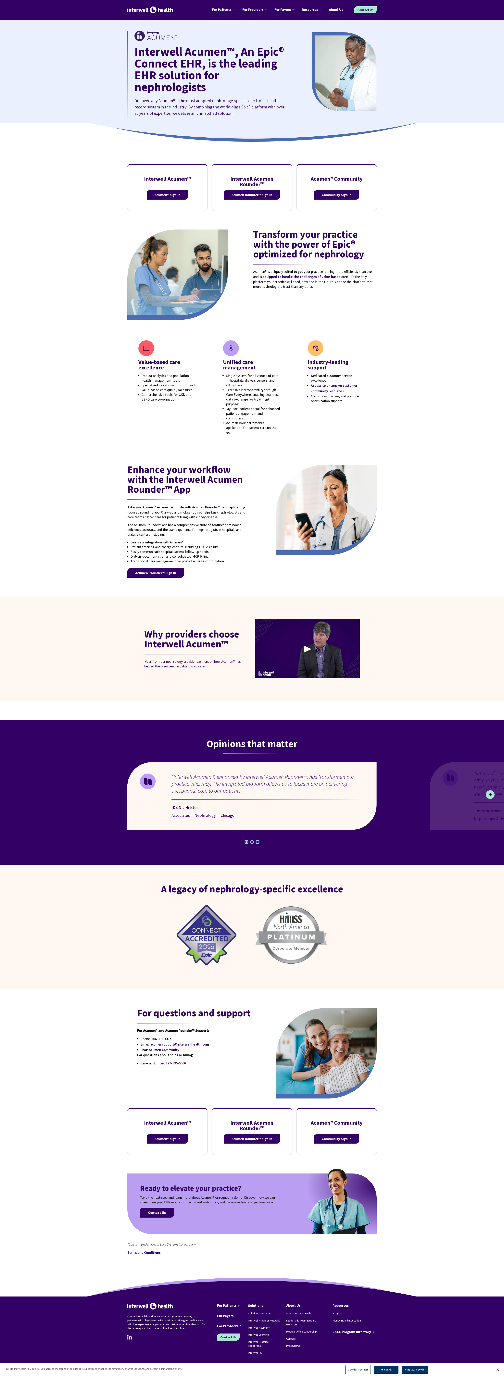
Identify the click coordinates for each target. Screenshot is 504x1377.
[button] (224, 10)
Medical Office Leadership (301, 1331)
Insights (337, 1313)
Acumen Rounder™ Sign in (252, 194)
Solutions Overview (259, 1313)
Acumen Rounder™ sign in (155, 573)
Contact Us (365, 10)
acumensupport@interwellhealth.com (179, 1044)
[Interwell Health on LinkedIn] (129, 1337)
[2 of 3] (257, 842)
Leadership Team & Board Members (301, 1322)
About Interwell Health (299, 1313)
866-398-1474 (161, 1038)
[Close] (497, 1369)
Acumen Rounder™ (206, 507)
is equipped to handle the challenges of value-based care (303, 276)
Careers (291, 1338)
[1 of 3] (252, 842)
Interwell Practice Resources (258, 1343)
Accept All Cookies (415, 1369)
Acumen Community (164, 1050)
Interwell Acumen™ (259, 1327)
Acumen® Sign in (167, 194)
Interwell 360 (255, 1353)
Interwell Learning (258, 1334)
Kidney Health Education (347, 1320)
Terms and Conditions (144, 1252)
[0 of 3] (246, 842)
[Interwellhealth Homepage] (150, 9)
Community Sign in (336, 194)
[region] (252, 1370)
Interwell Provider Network (264, 1320)
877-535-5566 (176, 1063)
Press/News (293, 1345)
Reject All (386, 1369)
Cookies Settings (358, 1369)
